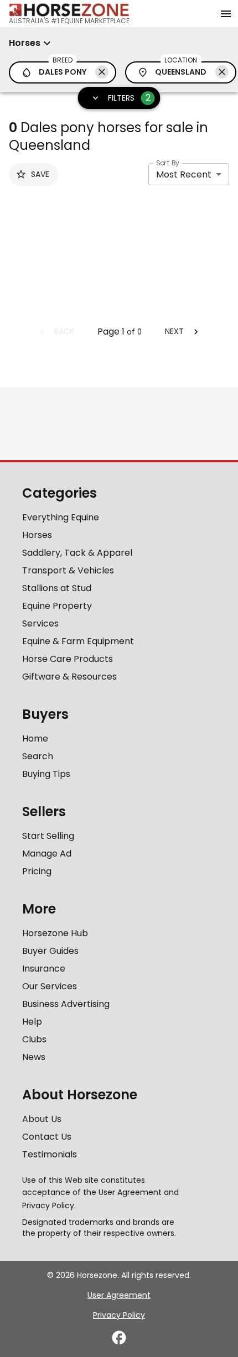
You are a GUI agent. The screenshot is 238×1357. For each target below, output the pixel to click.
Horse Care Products (67, 659)
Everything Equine (60, 517)
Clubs (34, 1039)
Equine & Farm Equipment (78, 641)
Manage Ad (46, 853)
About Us (41, 1119)
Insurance (43, 968)
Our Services (49, 986)
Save (40, 174)
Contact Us (46, 1136)
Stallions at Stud (56, 588)
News (33, 1057)
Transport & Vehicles (68, 570)
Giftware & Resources (69, 676)
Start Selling (48, 835)
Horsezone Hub (55, 933)
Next (174, 331)
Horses (37, 535)
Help (32, 1021)
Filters (129, 97)
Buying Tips (46, 774)
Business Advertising (66, 1004)
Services (40, 623)
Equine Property (57, 605)
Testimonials (49, 1154)
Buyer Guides (50, 950)
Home (35, 738)
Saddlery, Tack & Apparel (77, 552)
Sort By (167, 163)
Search (37, 756)
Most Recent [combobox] (183, 174)
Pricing (36, 871)
